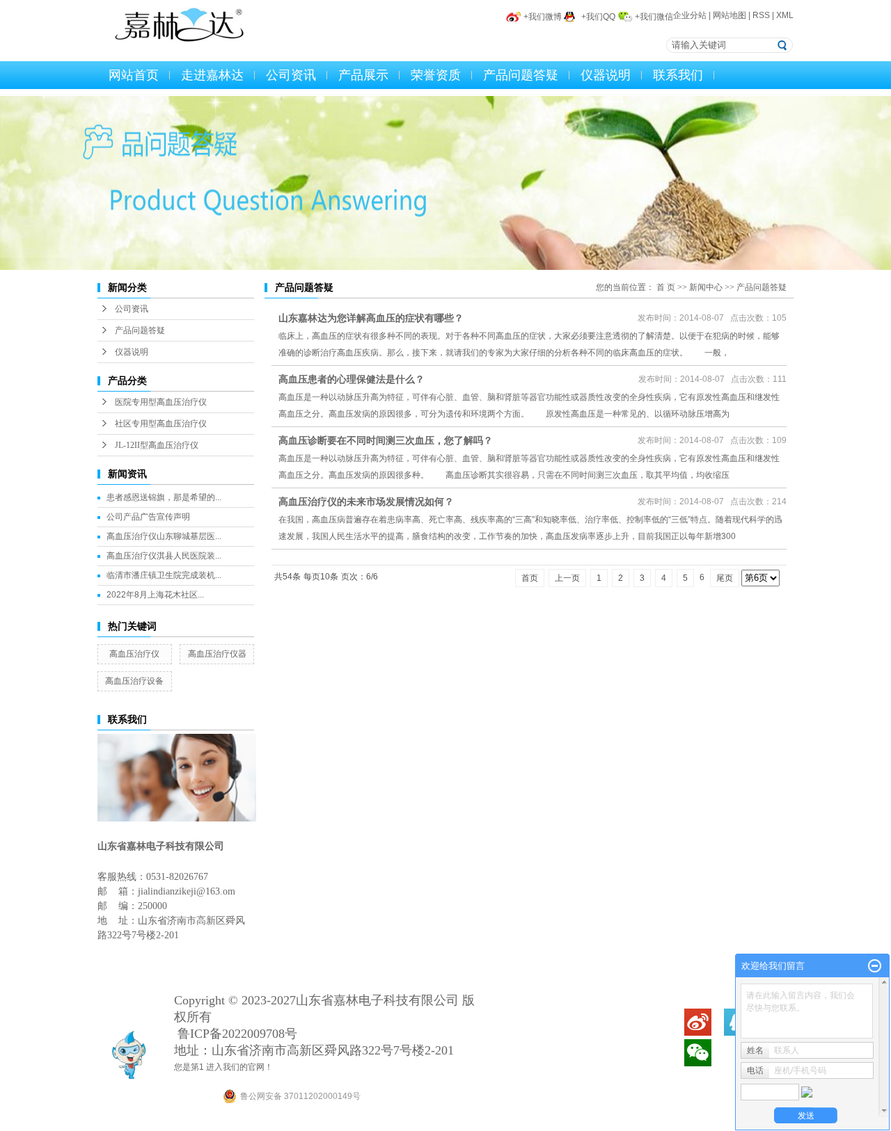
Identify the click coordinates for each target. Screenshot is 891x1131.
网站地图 (729, 15)
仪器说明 (606, 75)
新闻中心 (706, 287)
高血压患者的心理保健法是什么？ (351, 379)
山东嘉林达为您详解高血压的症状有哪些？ (371, 317)
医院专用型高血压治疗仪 (161, 402)
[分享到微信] (697, 1052)
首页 (529, 578)
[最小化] (874, 966)
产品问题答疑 (520, 75)
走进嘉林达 (212, 75)
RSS (761, 15)
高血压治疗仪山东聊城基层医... (164, 536)
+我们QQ (598, 17)
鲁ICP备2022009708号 (237, 1034)
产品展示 (363, 75)
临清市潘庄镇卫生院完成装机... (164, 575)
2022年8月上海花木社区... (155, 595)
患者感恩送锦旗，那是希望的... (164, 497)
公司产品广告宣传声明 (148, 517)
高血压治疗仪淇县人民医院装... (164, 556)
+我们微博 (542, 17)
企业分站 (690, 15)
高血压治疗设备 (134, 681)
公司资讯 (291, 75)
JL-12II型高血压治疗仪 (156, 445)
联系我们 (678, 75)
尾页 (724, 578)
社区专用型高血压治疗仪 (161, 423)
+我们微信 (654, 17)
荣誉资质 (436, 75)
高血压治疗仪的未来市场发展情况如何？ (366, 501)
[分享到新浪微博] (697, 1022)
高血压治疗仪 (134, 654)
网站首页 (134, 75)
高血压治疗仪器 (217, 654)
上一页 (567, 578)
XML (785, 15)
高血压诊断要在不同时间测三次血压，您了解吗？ (385, 440)
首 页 (665, 287)
